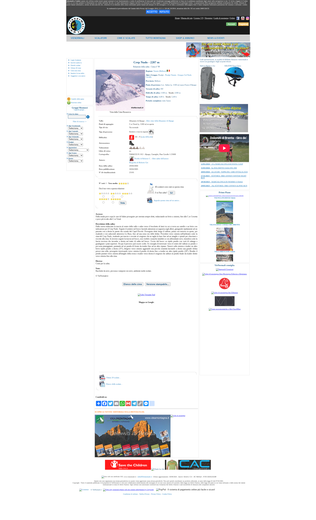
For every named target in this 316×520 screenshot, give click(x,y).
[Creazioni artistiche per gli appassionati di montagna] (224, 269)
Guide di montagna (221, 18)
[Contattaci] (84, 490)
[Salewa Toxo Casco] (234, 86)
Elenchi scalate (75, 65)
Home (177, 18)
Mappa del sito (187, 18)
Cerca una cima (76, 71)
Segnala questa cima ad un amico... (167, 200)
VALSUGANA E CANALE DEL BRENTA (225, 210)
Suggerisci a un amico (78, 76)
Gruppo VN (198, 18)
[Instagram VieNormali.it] (247, 18)
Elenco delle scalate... (114, 384)
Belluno (163, 71)
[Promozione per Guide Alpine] (218, 57)
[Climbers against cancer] (188, 469)
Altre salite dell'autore (160, 159)
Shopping (208, 18)
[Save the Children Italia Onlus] (128, 469)
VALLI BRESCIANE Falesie (224, 237)
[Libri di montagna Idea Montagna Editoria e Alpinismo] (224, 274)
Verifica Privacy (144, 494)
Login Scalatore (76, 60)
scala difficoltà (146, 137)
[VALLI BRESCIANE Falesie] (224, 236)
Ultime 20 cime (76, 68)
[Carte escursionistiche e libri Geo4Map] (225, 309)
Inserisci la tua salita (77, 73)
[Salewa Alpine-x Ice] (210, 99)
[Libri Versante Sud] (146, 295)
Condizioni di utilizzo (130, 494)
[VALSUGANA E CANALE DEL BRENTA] (224, 209)
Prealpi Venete (170, 75)
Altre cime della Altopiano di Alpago (160, 121)
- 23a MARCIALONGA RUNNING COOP (221, 169)
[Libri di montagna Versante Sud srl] (225, 289)
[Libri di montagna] (178, 415)
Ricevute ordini (76, 103)
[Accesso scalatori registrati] (231, 25)
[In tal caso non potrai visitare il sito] (164, 13)
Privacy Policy (156, 494)
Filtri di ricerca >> (80, 121)
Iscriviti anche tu (76, 63)
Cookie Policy (167, 494)
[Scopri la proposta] (224, 132)
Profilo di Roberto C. (143, 159)
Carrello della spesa (77, 99)
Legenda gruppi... (80, 110)
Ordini (232, 18)
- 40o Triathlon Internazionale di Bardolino (222, 179)
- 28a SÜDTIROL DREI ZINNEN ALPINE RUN (224, 165)
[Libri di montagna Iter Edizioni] (224, 293)
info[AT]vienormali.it (145, 477)
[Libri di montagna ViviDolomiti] (225, 305)
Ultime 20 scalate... (113, 378)
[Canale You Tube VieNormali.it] (242, 18)
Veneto (156, 71)
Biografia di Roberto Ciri (138, 162)
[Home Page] (76, 34)
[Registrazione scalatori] (243, 25)
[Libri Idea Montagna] (133, 457)
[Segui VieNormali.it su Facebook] (238, 18)
